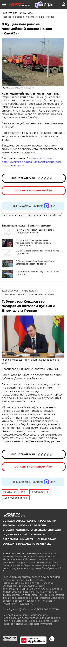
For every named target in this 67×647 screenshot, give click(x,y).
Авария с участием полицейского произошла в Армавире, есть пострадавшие (31, 162)
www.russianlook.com (21, 87)
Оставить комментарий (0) (34, 190)
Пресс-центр (47, 520)
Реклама (9, 525)
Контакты (38, 534)
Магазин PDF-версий (31, 525)
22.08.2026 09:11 (10, 290)
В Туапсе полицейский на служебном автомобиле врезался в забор (35, 262)
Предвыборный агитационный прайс (29, 539)
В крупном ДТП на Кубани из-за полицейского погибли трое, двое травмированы (33, 243)
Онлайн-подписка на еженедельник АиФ (32, 529)
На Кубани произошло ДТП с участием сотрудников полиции (35, 231)
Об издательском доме (19, 520)
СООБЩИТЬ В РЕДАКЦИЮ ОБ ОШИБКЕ (27, 543)
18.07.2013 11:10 (9, 13)
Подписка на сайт (16, 534)
